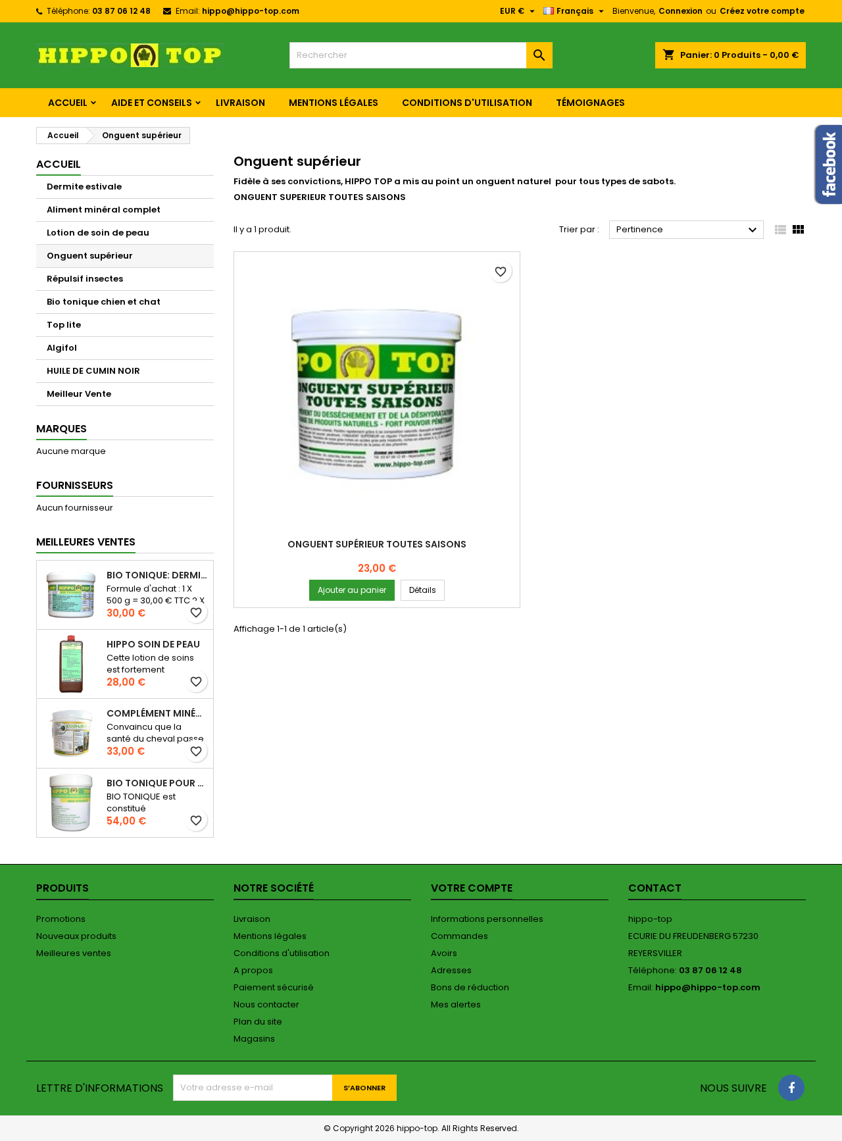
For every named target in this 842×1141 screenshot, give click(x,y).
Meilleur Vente (79, 394)
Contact (654, 888)
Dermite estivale (84, 186)
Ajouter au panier (352, 590)
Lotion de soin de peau (98, 232)
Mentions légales (333, 102)
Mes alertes (456, 1004)
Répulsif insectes (85, 278)
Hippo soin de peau (153, 644)
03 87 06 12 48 (121, 10)
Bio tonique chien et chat (104, 301)
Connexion (680, 10)
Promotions (61, 919)
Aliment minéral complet (104, 209)
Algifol (62, 348)
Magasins (254, 1038)
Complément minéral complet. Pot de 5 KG (157, 713)
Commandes (459, 936)
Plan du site (258, 1021)
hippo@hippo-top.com (250, 10)
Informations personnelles (487, 919)
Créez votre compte (762, 10)
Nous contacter (266, 1004)
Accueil (67, 102)
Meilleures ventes (73, 953)
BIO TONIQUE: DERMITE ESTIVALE (157, 575)
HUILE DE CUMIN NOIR (93, 371)
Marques (61, 428)
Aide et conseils (151, 102)
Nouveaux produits (76, 936)
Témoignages (590, 102)
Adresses (451, 970)
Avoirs (444, 953)
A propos (253, 970)
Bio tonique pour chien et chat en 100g (157, 783)
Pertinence (688, 230)
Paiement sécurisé (274, 987)
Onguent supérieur (90, 255)
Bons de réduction (470, 987)
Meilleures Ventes (86, 541)
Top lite (64, 324)
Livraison (240, 102)
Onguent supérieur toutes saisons (376, 544)
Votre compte (471, 888)
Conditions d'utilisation (467, 102)
